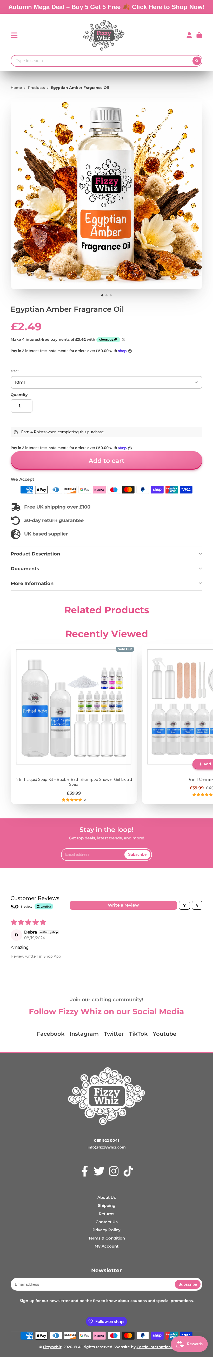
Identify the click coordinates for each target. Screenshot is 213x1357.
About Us (106, 1197)
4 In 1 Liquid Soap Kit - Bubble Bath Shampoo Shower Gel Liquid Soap (74, 724)
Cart (199, 35)
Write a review (123, 905)
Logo (104, 35)
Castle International (155, 1347)
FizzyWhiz (52, 1347)
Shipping (106, 1205)
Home (16, 87)
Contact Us (107, 1221)
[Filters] (184, 905)
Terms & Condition (106, 1238)
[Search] (196, 61)
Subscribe (137, 854)
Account (189, 35)
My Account (106, 1246)
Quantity (19, 394)
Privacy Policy (106, 1229)
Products (36, 87)
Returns (106, 1213)
